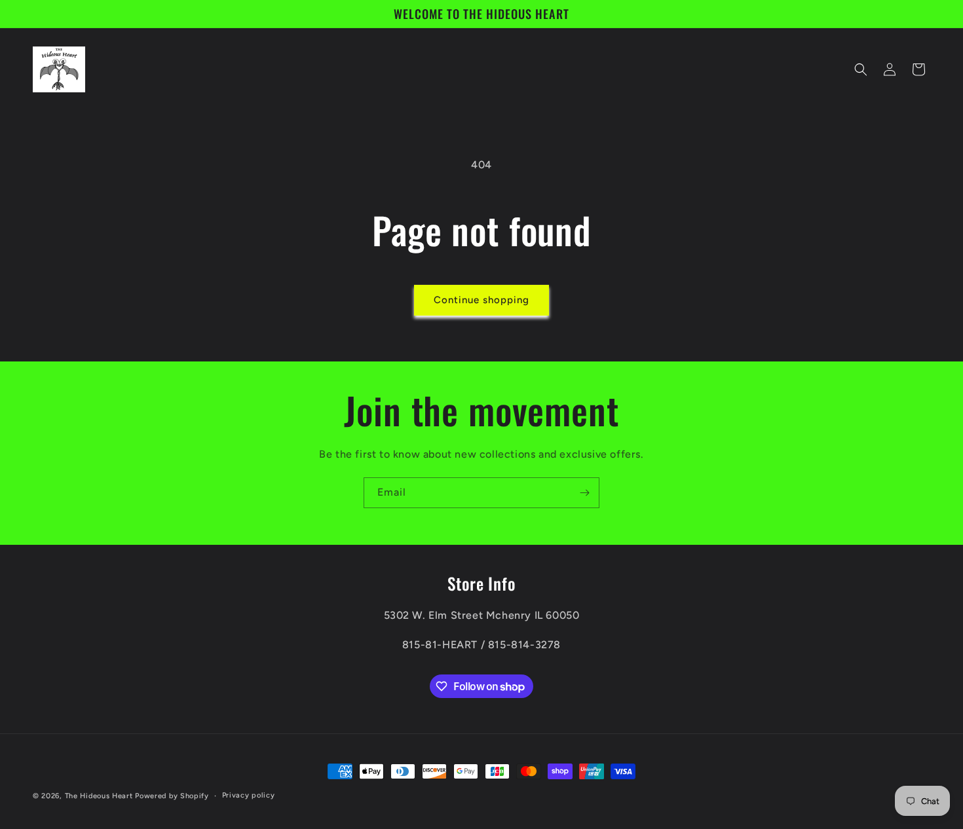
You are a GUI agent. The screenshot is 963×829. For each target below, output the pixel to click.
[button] (860, 69)
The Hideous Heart (99, 796)
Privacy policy (248, 795)
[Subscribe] (584, 492)
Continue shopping (481, 300)
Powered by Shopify (172, 796)
